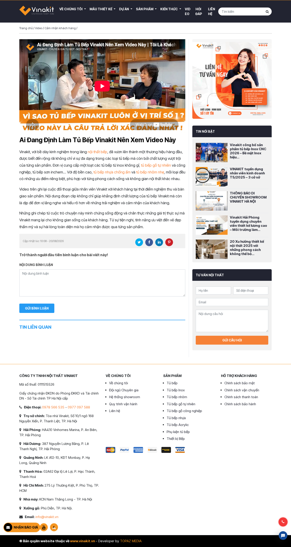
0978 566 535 (53, 407)
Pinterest (169, 242)
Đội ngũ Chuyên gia (123, 390)
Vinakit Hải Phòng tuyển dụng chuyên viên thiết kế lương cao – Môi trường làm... (248, 223)
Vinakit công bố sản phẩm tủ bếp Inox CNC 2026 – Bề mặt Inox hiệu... (248, 151)
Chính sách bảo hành (240, 404)
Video (188, 11)
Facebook (149, 242)
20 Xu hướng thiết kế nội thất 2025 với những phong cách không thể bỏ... (247, 247)
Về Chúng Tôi (71, 9)
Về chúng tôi (118, 383)
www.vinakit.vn (82, 541)
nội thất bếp (97, 152)
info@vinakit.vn (46, 517)
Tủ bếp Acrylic (178, 425)
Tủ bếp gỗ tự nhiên (181, 404)
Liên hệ (211, 11)
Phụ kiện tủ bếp (178, 432)
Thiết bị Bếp (176, 438)
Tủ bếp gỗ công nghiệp (184, 411)
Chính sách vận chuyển (241, 390)
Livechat (283, 535)
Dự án (124, 9)
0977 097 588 (79, 407)
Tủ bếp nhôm (177, 397)
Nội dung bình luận (36, 265)
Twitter (139, 242)
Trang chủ (26, 28)
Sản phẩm (145, 9)
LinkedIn (159, 242)
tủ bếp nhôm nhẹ (150, 172)
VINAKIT (36, 11)
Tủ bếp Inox (176, 390)
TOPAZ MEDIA (131, 541)
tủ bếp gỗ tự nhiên (156, 165)
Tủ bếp (172, 383)
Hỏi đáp (199, 11)
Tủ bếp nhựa (176, 418)
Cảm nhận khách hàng (60, 28)
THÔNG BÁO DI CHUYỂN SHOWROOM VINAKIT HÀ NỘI (248, 197)
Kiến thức (169, 9)
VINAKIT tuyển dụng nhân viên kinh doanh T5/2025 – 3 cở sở (247, 173)
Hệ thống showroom (124, 397)
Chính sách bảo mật (239, 383)
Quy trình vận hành (123, 404)
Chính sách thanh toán (241, 397)
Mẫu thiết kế (101, 9)
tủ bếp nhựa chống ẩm (111, 172)
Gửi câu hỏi (232, 340)
